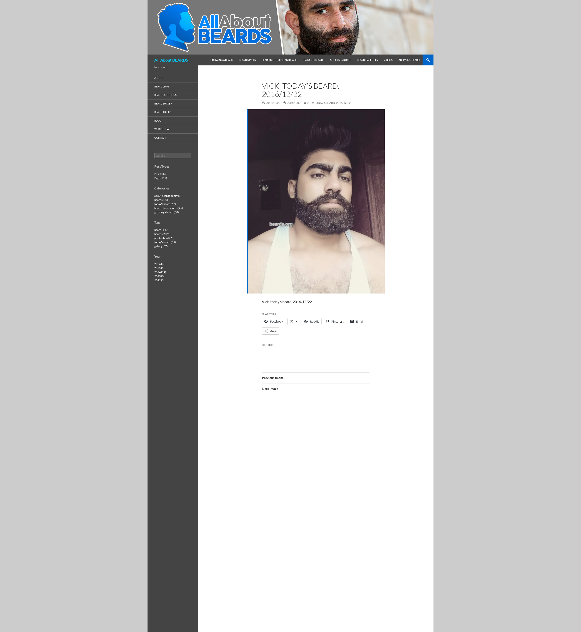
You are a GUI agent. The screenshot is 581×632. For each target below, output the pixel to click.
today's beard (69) (165, 242)
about (158, 77)
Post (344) (160, 174)
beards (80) (161, 200)
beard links (162, 86)
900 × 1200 (293, 103)
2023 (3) (159, 276)
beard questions (165, 94)
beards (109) (162, 234)
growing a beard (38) (166, 212)
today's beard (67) (165, 204)
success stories (340, 59)
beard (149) (161, 229)
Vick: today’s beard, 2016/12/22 (329, 103)
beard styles (247, 59)
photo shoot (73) (164, 238)
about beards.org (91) (167, 195)
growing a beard (221, 59)
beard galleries (367, 59)
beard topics (162, 111)
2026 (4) (159, 264)
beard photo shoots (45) (168, 208)
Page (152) (160, 178)
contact (160, 137)
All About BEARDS (171, 59)
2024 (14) (160, 272)
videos (388, 59)
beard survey (163, 103)
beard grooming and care (279, 59)
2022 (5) (159, 280)
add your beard (409, 59)
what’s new (161, 128)
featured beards (313, 59)
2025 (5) (159, 268)
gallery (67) (161, 246)
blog (157, 120)
